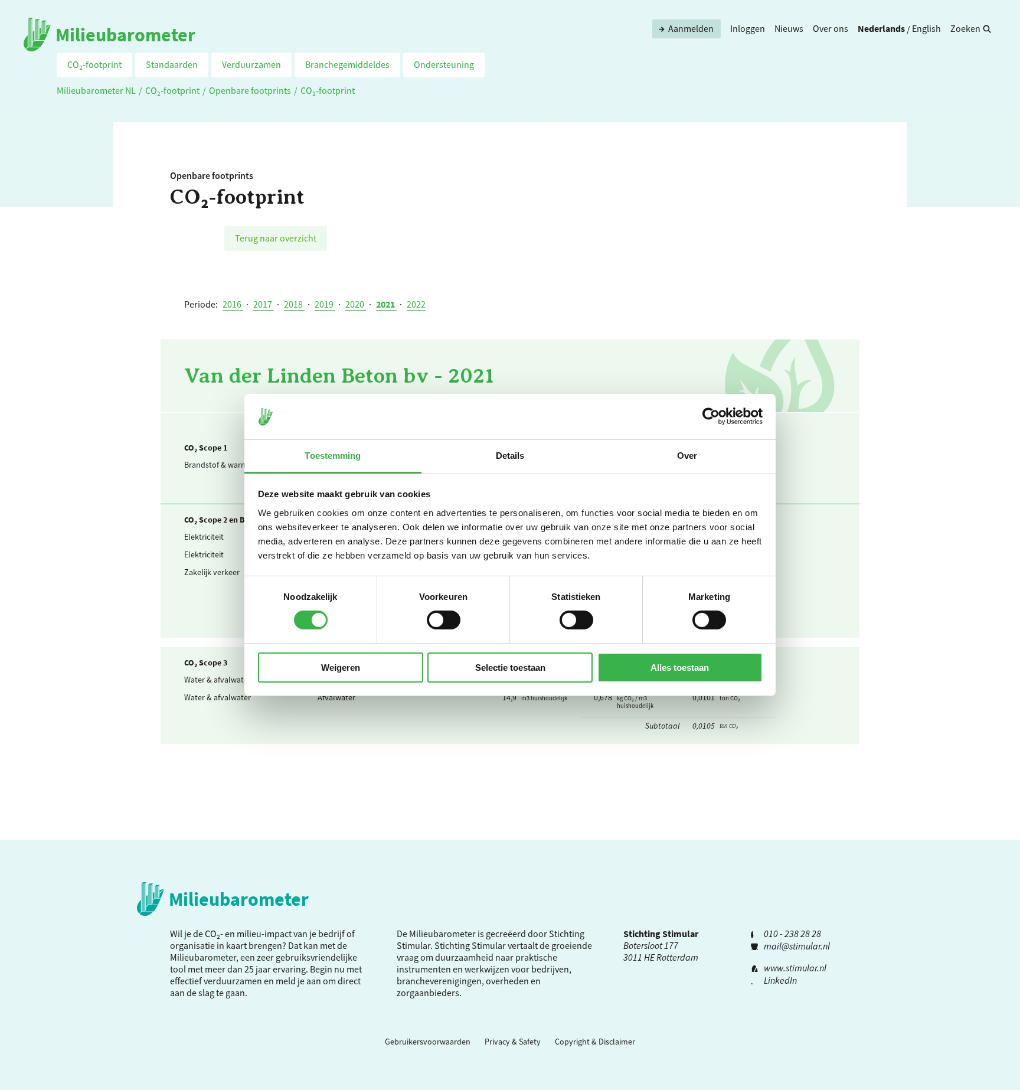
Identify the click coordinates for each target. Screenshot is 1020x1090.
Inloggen (747, 28)
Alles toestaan (679, 668)
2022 (416, 304)
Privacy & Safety (513, 1041)
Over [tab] (687, 456)
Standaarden (172, 64)
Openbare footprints (250, 90)
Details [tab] (510, 456)
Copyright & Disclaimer (595, 1041)
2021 (386, 304)
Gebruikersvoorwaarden (427, 1041)
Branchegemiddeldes (347, 64)
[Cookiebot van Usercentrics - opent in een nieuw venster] (711, 416)
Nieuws (788, 28)
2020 (355, 304)
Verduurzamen (251, 64)
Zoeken (965, 28)
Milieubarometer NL (96, 90)
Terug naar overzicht (275, 238)
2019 (325, 304)
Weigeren (340, 668)
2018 (294, 304)
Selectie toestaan (510, 668)
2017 (263, 304)
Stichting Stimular (470, 945)
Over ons (830, 28)
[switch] (443, 620)
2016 (233, 304)
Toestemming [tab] (333, 456)
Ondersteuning (444, 64)
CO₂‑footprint (94, 64)
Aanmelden (691, 28)
